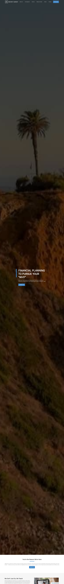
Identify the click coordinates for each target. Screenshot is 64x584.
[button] (21, 2)
